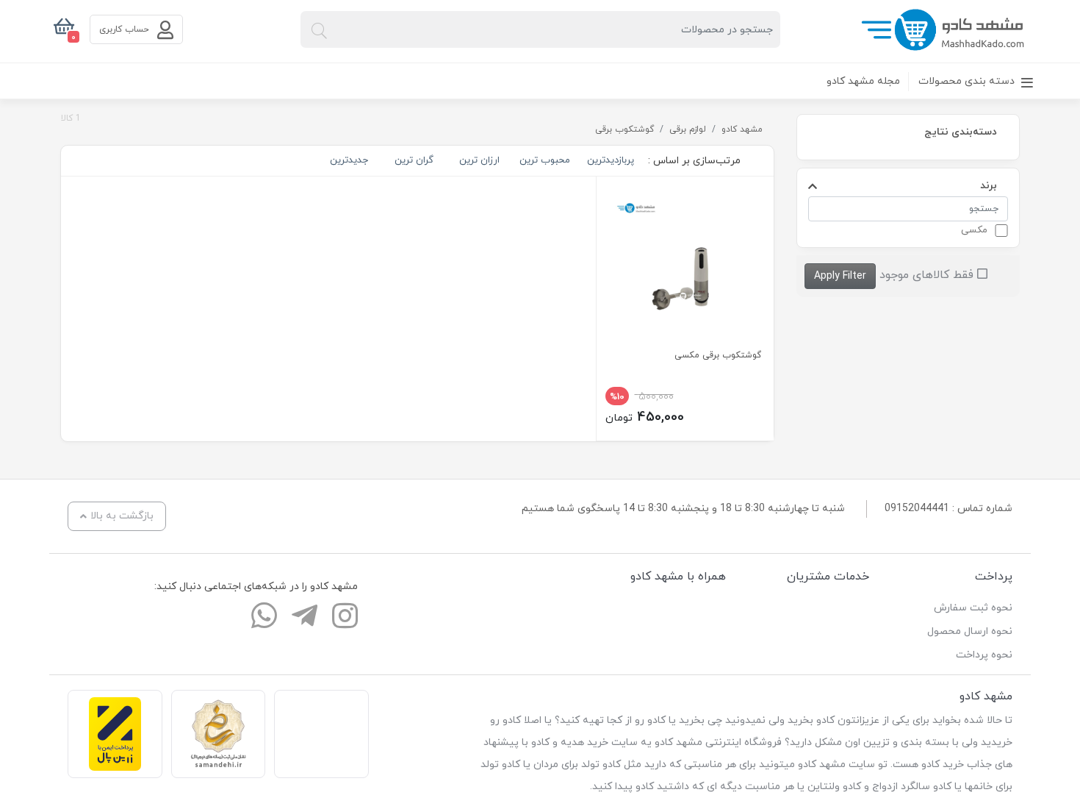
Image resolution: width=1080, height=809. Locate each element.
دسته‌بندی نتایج (960, 131)
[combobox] (540, 29)
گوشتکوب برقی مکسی (717, 355)
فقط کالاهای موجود (928, 275)
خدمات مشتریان (828, 577)
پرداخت (993, 577)
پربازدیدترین (610, 160)
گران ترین (414, 160)
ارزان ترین (479, 160)
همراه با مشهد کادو (678, 577)
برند (988, 185)
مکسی (974, 230)
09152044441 (917, 509)
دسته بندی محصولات (968, 81)
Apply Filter (840, 276)
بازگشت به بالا (122, 516)
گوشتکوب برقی (624, 129)
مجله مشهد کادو (863, 81)
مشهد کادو (742, 129)
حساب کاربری (125, 29)
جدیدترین (349, 160)
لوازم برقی (687, 129)
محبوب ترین (544, 160)
